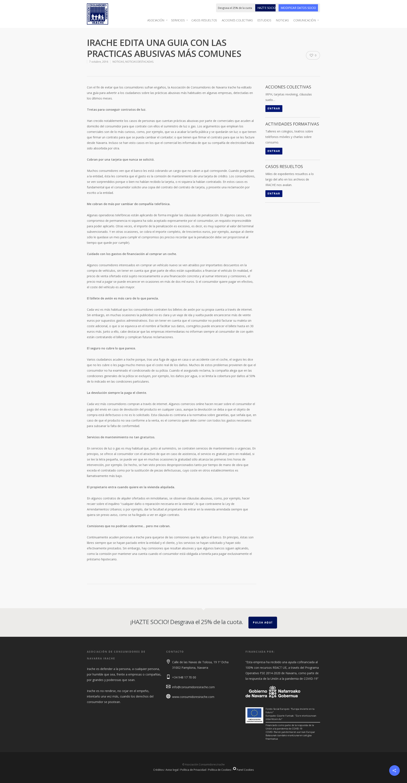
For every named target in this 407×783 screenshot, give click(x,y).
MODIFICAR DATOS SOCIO (298, 8)
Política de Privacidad (193, 770)
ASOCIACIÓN (155, 20)
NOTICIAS (282, 20)
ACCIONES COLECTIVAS (237, 20)
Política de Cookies (219, 770)
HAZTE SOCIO (266, 8)
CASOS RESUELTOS (204, 20)
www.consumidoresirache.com (193, 697)
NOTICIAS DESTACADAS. (139, 61)
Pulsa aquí (263, 622)
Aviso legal (172, 770)
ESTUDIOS (264, 20)
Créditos (158, 770)
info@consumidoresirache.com (193, 687)
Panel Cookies (245, 770)
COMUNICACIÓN (304, 20)
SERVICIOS (178, 20)
